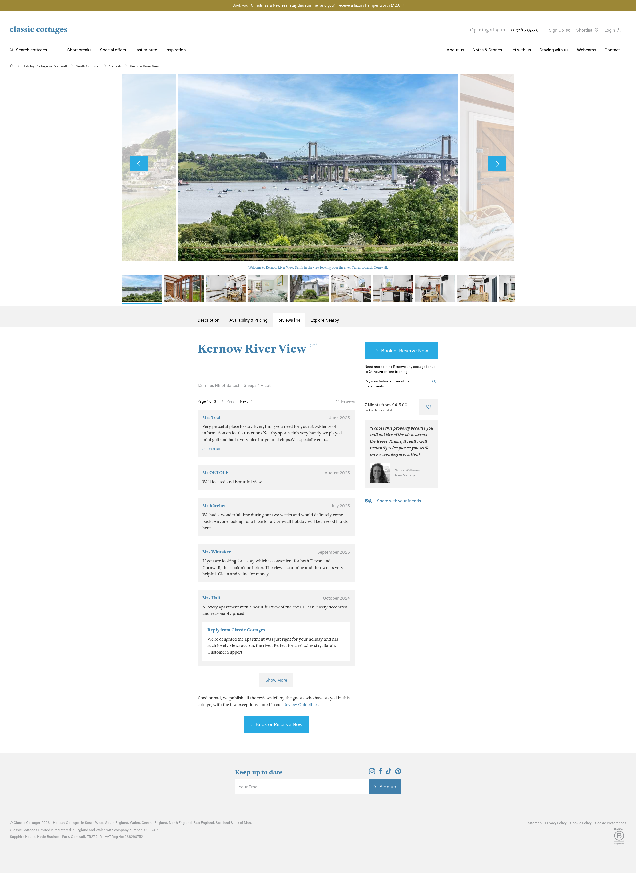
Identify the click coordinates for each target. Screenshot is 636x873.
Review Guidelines (300, 704)
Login (610, 30)
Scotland (223, 823)
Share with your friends (399, 500)
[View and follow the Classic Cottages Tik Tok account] (388, 772)
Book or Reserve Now (279, 724)
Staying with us (553, 49)
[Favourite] (428, 407)
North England (180, 823)
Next (244, 401)
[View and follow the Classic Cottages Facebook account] (380, 772)
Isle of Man (242, 823)
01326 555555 (524, 30)
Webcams (586, 49)
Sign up (387, 787)
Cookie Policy (581, 823)
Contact (612, 49)
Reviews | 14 (289, 320)
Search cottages (31, 49)
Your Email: (249, 786)
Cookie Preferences (610, 823)
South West (94, 823)
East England (203, 823)
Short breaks (79, 49)
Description (208, 320)
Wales (135, 823)
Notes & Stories (487, 49)
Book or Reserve (399, 351)
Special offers (113, 49)
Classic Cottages (27, 823)
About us (455, 49)
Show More (276, 680)
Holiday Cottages (66, 823)
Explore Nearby (324, 320)
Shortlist (584, 30)
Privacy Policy (556, 823)
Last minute (145, 49)
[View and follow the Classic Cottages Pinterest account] (398, 772)
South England (116, 823)
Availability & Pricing (248, 320)
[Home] (12, 65)
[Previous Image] (139, 163)
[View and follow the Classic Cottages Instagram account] (372, 772)
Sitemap (535, 823)
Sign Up (557, 30)
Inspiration (175, 49)
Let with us (520, 49)
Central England (154, 823)
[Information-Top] (435, 382)
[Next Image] (497, 163)
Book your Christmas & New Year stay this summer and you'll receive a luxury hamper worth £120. (316, 5)
